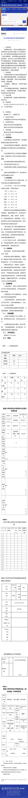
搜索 (24, 21)
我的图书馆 (5, 2)
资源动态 (22, 33)
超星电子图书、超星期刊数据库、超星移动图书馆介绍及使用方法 (14, 780)
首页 (19, 33)
